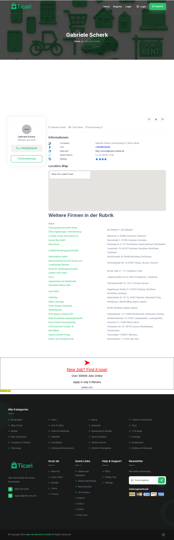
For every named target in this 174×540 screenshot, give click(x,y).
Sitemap (108, 482)
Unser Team (57, 477)
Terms (54, 488)
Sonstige (135, 436)
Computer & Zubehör (20, 442)
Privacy (54, 494)
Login (128, 6)
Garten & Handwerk (60, 431)
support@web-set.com (25, 495)
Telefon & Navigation (101, 448)
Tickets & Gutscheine (141, 419)
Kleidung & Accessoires (62, 448)
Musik (94, 419)
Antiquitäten (16, 419)
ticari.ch (81, 498)
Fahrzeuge (15, 448)
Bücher (14, 431)
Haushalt (55, 436)
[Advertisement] (87, 80)
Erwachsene (137, 442)
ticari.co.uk (82, 515)
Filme (54, 419)
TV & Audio (136, 431)
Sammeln (95, 425)
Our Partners (83, 492)
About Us (55, 471)
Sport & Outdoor (99, 436)
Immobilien (56, 442)
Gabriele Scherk (26, 136)
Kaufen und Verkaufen (82, 473)
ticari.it (80, 503)
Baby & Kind (16, 425)
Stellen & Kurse (98, 442)
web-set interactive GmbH (38, 534)
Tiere (134, 425)
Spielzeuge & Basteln (101, 431)
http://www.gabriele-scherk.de (109, 151)
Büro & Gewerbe (18, 436)
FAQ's (107, 471)
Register (117, 6)
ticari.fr (80, 509)
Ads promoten (84, 486)
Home (106, 6)
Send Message (28, 158)
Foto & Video (57, 425)
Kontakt (54, 482)
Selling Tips (110, 477)
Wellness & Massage (141, 448)
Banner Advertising (86, 481)
